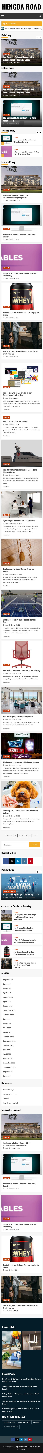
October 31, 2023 (15, 625)
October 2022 (8, 1037)
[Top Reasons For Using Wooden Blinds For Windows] (21, 552)
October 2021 (8, 1045)
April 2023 (7, 1032)
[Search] (40, 16)
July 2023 (6, 1019)
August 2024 (8, 997)
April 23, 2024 (15, 424)
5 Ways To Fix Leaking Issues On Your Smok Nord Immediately (26, 153)
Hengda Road (21, 6)
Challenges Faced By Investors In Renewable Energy (19, 620)
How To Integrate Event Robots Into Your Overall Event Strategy (20, 352)
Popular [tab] (16, 906)
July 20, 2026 (15, 63)
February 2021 (8, 1058)
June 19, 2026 (15, 278)
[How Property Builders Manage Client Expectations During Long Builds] (21, 179)
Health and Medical (10, 1103)
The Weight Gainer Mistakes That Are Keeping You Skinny (21, 313)
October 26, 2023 (16, 673)
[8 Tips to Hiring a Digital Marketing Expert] (21, 887)
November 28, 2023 (16, 523)
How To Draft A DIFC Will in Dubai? (15, 421)
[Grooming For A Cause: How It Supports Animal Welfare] (21, 794)
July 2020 (6, 1076)
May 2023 (7, 1028)
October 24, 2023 (16, 765)
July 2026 (6, 984)
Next (35, 836)
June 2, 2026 (14, 356)
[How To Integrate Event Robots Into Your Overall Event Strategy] (21, 335)
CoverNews (33, 1447)
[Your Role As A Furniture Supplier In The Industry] (21, 654)
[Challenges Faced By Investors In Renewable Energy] (21, 603)
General (6, 54)
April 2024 (7, 1001)
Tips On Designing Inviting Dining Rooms (18, 716)
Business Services (9, 891)
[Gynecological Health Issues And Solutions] (21, 504)
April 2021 (7, 1054)
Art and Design (8, 1090)
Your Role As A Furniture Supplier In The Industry (21, 670)
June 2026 (7, 988)
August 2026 (8, 980)
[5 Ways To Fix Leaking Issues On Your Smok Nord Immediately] (6, 151)
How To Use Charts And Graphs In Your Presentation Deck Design (17, 394)
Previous (9, 836)
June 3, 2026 (14, 317)
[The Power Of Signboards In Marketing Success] (21, 746)
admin (6, 63)
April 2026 (7, 993)
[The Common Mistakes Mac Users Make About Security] (6, 139)
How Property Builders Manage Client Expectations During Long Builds (19, 91)
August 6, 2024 (15, 398)
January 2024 (8, 1006)
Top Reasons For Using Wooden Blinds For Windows (18, 570)
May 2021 (7, 1050)
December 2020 (9, 1063)
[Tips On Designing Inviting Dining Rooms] (21, 700)
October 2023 (8, 1015)
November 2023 (9, 1010)
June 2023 (7, 1023)
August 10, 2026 (15, 95)
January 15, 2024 (15, 475)
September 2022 (9, 1041)
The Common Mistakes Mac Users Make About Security (19, 58)
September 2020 (9, 1067)
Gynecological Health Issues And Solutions (19, 520)
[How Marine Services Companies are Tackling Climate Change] (21, 453)
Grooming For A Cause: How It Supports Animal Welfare (20, 811)
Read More (6, 409)
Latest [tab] (6, 906)
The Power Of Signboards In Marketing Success (21, 762)
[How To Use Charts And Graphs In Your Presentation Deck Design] (21, 376)
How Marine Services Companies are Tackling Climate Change (20, 470)
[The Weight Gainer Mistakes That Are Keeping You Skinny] (21, 296)
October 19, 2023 (15, 816)
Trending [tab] (26, 906)
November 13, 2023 (16, 574)
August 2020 (8, 1072)
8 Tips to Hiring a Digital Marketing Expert (21, 894)
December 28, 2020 (16, 897)
